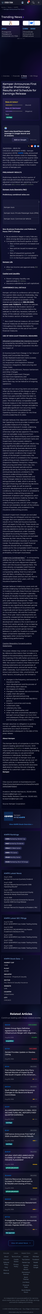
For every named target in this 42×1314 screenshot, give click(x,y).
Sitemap (6, 1273)
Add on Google (20, 140)
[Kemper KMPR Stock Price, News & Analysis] (8, 816)
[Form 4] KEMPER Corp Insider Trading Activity (20, 924)
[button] (22, 2)
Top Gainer (32, 1025)
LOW (31, 29)
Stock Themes (26, 1278)
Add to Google (35, 1266)
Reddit (35, 1262)
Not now (33, 140)
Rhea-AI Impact (11, 102)
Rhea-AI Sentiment (13, 108)
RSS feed (36, 1256)
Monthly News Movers (26, 1267)
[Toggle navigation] (38, 2)
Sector (7, 980)
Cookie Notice (16, 1260)
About (6, 1256)
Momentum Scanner (26, 1273)
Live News (26, 1282)
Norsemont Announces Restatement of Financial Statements (20, 1204)
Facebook (35, 1259)
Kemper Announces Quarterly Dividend (18, 879)
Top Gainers (26, 1259)
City (5, 997)
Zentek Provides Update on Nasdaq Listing (20, 1053)
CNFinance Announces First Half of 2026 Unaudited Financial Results (20, 1135)
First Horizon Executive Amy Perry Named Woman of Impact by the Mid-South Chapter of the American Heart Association (20, 1072)
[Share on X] (28, 146)
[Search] (33, 2)
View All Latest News (19, 1243)
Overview (6, 76)
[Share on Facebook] (34, 146)
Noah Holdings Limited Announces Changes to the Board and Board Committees (20, 1092)
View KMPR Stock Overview (21, 824)
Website (7, 986)
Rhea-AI (6, 1270)
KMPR (20, 153)
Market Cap (9, 962)
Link (5, 988)
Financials (16, 76)
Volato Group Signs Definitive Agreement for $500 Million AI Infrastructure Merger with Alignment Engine (21, 1030)
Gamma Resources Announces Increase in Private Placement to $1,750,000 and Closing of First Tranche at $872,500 (19, 1181)
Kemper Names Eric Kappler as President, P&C (20, 907)
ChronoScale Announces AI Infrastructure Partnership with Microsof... (17, 36)
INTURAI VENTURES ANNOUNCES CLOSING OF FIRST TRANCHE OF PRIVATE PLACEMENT (19, 1157)
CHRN (13, 29)
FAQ (6, 1267)
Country (7, 992)
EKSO (20, 29)
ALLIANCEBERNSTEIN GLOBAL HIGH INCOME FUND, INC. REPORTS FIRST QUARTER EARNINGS (20, 1112)
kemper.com (16, 167)
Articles (25, 1256)
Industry (8, 974)
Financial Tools (26, 1286)
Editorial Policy (6, 1263)
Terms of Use (16, 1256)
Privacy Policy (16, 1265)
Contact (6, 1259)
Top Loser (33, 1048)
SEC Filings (34, 76)
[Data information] (22, 959)
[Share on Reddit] (31, 146)
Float (6, 968)
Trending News (11, 17)
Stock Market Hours (26, 1291)
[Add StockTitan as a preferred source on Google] (37, 146)
